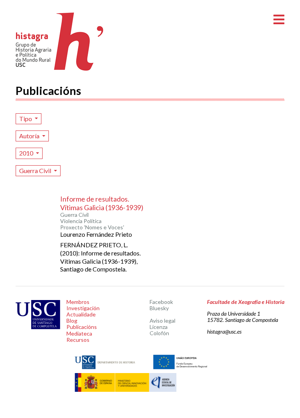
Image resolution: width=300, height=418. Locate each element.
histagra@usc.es (224, 331)
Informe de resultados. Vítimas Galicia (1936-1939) (101, 203)
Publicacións (81, 326)
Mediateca (79, 333)
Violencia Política (81, 221)
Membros (77, 301)
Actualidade (81, 314)
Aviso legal (162, 320)
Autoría (30, 135)
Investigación (83, 308)
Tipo (26, 118)
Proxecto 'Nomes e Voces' (92, 227)
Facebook (161, 301)
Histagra (60, 42)
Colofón (159, 333)
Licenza (159, 326)
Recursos (77, 339)
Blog (71, 320)
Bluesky (159, 308)
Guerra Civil (35, 170)
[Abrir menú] (278, 20)
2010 (26, 153)
